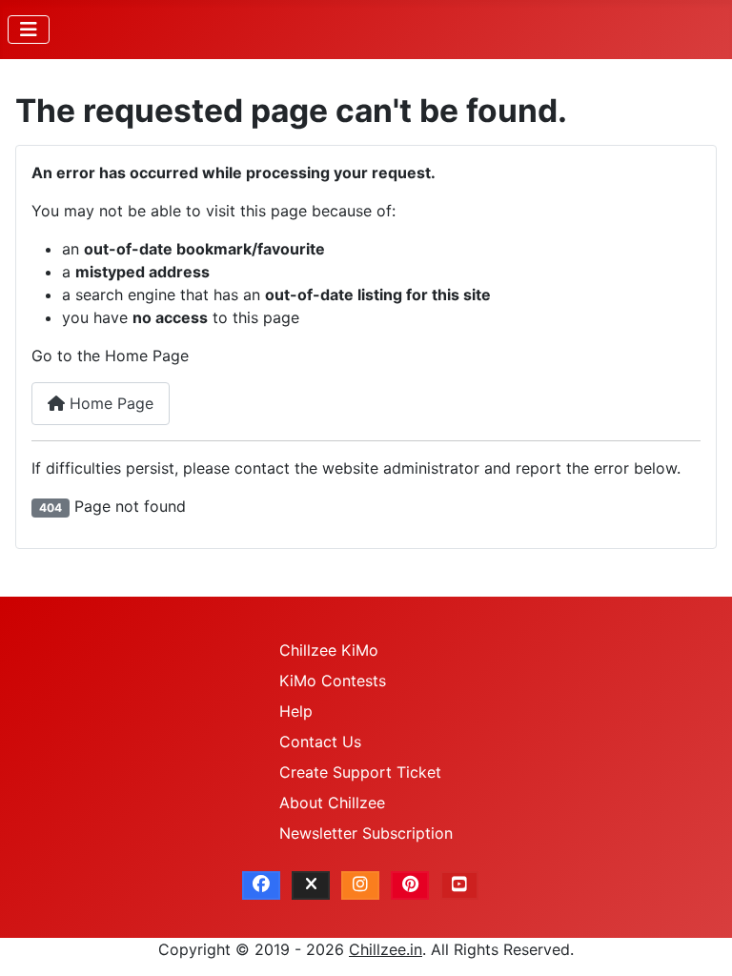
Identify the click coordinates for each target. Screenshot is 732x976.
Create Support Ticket (360, 772)
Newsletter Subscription (366, 833)
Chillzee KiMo (328, 650)
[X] (311, 885)
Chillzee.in (385, 949)
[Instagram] (360, 885)
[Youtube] (459, 885)
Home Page (109, 403)
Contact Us (320, 741)
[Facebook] (261, 885)
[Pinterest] (410, 885)
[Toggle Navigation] (29, 29)
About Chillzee (332, 802)
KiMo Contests (332, 680)
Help (296, 711)
